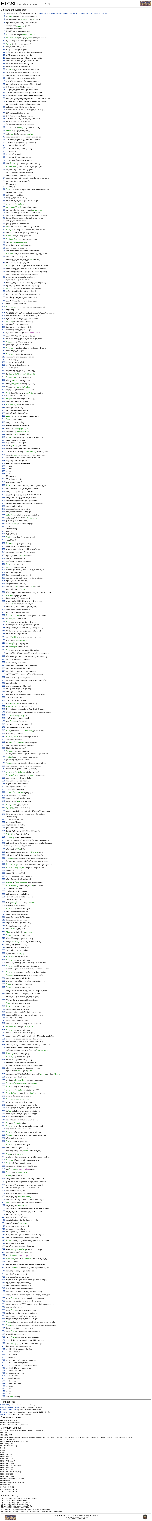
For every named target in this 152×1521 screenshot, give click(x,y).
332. (3, 981)
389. (3, 1153)
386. (3, 1144)
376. (3, 1114)
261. (3, 771)
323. (3, 953)
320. (3, 944)
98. (4, 297)
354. (3, 1047)
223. (3, 659)
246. (3, 727)
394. (3, 1169)
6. (4, 28)
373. (3, 1105)
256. (3, 757)
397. (3, 1178)
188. (3, 555)
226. (3, 668)
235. (3, 694)
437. (3, 1298)
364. (3, 1077)
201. (3, 592)
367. (3, 1086)
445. (3, 1321)
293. (3, 864)
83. (4, 253)
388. (3, 1150)
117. (3, 354)
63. (4, 195)
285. (3, 840)
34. (4, 110)
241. (3, 712)
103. (3, 312)
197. (3, 581)
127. (3, 383)
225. (3, 665)
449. (3, 1334)
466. (3, 1381)
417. (3, 1237)
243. (3, 718)
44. (4, 140)
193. (3, 570)
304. (3, 897)
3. (4, 19)
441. (3, 1310)
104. (3, 316)
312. (3, 920)
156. (3, 469)
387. (3, 1147)
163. (3, 488)
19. (4, 66)
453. (3, 1346)
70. (4, 215)
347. (3, 1026)
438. (3, 1301)
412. (3, 1223)
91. (4, 277)
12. (4, 47)
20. (4, 69)
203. (3, 598)
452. (3, 1343)
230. (3, 680)
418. (3, 1240)
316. (3, 931)
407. (3, 1208)
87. (4, 265)
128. (3, 386)
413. (3, 1226)
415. (3, 1232)
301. (3, 888)
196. (3, 578)
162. (3, 485)
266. (3, 786)
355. (3, 1050)
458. (3, 1360)
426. (3, 1264)
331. (3, 978)
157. (3, 471)
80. (4, 245)
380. (3, 1126)
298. (3, 879)
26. (4, 87)
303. (3, 894)
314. (3, 925)
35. (4, 113)
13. (4, 49)
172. (3, 514)
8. (4, 34)
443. (3, 1316)
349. (3, 1033)
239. (3, 706)
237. (3, 700)
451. (3, 1340)
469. (3, 1389)
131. (3, 396)
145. (3, 437)
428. (3, 1270)
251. (3, 742)
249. (3, 736)
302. (3, 891)
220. (3, 649)
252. (3, 745)
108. (3, 327)
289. (3, 852)
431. (3, 1280)
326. (3, 963)
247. (3, 730)
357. (3, 1056)
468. (3, 1386)
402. (3, 1193)
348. (3, 1029)
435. (3, 1291)
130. (3, 393)
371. (3, 1098)
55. (4, 172)
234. (3, 691)
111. (3, 335)
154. (3, 463)
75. (4, 229)
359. (3, 1062)
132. (3, 399)
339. (3, 1003)
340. (3, 1006)
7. (4, 31)
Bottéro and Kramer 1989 (9, 1407)
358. (3, 1059)
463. (3, 1373)
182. (3, 536)
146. (3, 440)
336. (3, 993)
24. (4, 81)
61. (4, 189)
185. (3, 546)
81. (4, 248)
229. (3, 677)
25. (4, 84)
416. (3, 1234)
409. (3, 1214)
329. (3, 972)
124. (3, 373)
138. (3, 416)
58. (4, 181)
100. (3, 304)
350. (3, 1036)
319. (3, 941)
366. (3, 1083)
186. (3, 549)
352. (3, 1042)
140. (3, 422)
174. (3, 521)
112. (3, 339)
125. (3, 377)
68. (4, 210)
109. (3, 330)
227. (3, 671)
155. (3, 466)
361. (3, 1068)
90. (4, 274)
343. (3, 1015)
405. (3, 1202)
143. (3, 431)
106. (3, 321)
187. (3, 552)
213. (3, 627)
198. (3, 583)
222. (3, 656)
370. (3, 1096)
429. (3, 1274)
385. (3, 1141)
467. (3, 1384)
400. (3, 1188)
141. (3, 425)
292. (3, 861)
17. (4, 61)
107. (3, 324)
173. (3, 517)
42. (4, 133)
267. (3, 789)
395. (3, 1172)
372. (3, 1102)
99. (4, 300)
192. (3, 567)
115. (3, 347)
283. (3, 834)
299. (3, 882)
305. (3, 899)
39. (4, 124)
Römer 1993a (5, 1412)
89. (4, 271)
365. (3, 1080)
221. (3, 653)
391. (3, 1160)
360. (3, 1065)
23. (4, 78)
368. (3, 1089)
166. (3, 498)
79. (4, 242)
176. (3, 526)
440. (3, 1307)
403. (3, 1196)
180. (3, 531)
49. (4, 154)
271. (3, 801)
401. (3, 1191)
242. (3, 715)
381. (3, 1129)
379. (3, 1123)
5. (4, 25)
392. (3, 1163)
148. (3, 446)
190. (3, 561)
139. (3, 419)
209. (3, 615)
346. (3, 1023)
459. (3, 1363)
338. (3, 1000)
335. (3, 990)
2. (4, 16)
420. (3, 1246)
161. (3, 482)
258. (3, 763)
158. (3, 473)
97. (4, 294)
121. (3, 365)
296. (3, 873)
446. (3, 1325)
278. (3, 819)
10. (4, 41)
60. (4, 186)
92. (4, 280)
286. (3, 843)
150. (3, 451)
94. (4, 285)
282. (3, 830)
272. (3, 804)
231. (3, 683)
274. (3, 811)
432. (3, 1283)
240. (3, 709)
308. (3, 908)
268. (3, 792)
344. (3, 1018)
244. (3, 721)
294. (3, 867)
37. (4, 119)
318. (3, 938)
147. (3, 443)
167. (3, 500)
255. (3, 754)
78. (4, 239)
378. (3, 1119)
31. (4, 101)
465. (3, 1378)
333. (3, 984)
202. (3, 595)
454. (3, 1349)
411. (3, 1220)
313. (3, 923)
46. (4, 145)
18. (4, 63)
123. (3, 370)
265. (3, 784)
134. (3, 404)
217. (3, 640)
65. (4, 201)
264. (3, 781)
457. (3, 1357)
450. (3, 1337)
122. (3, 368)
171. (3, 512)
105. (3, 318)
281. (3, 828)
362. (3, 1071)
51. (4, 160)
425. (3, 1261)
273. (3, 807)
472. (3, 1396)
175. (3, 523)
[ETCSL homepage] (145, 5)
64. (4, 198)
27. (4, 90)
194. (3, 573)
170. (3, 509)
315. (3, 929)
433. (3, 1285)
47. (4, 148)
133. (3, 401)
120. (3, 362)
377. (3, 1117)
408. (3, 1211)
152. (3, 458)
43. (4, 137)
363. (3, 1073)
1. (4, 13)
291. (3, 858)
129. (3, 390)
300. (3, 885)
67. (4, 207)
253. (3, 748)
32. (4, 104)
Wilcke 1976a (5, 1414)
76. (4, 232)
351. (3, 1039)
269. (3, 795)
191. (3, 564)
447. (3, 1328)
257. (3, 760)
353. (3, 1044)
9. (4, 37)
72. (4, 221)
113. (3, 341)
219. (3, 646)
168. (3, 503)
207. (3, 609)
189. (3, 558)
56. (4, 175)
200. (3, 589)
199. (3, 586)
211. (3, 622)
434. (3, 1288)
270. (3, 798)
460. (3, 1365)
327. (3, 965)
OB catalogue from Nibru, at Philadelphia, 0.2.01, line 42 (57, 13)
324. (3, 956)
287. (3, 846)
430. (3, 1277)
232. (3, 686)
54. (4, 169)
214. (3, 630)
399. (3, 1184)
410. (3, 1217)
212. (3, 625)
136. (3, 410)
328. (3, 969)
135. (3, 407)
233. (3, 689)
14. (4, 52)
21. (4, 72)
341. (3, 1009)
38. (4, 121)
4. (4, 22)
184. (3, 543)
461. (3, 1368)
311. (3, 917)
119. (3, 360)
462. (3, 1370)
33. (4, 107)
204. (3, 601)
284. (3, 837)
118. (3, 357)
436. (3, 1294)
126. (3, 380)
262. (3, 775)
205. (3, 604)
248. (3, 733)
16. (4, 58)
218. (3, 643)
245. (3, 724)
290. (3, 855)
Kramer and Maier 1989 (9, 1409)
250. (3, 739)
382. (3, 1132)
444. (3, 1319)
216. (3, 636)
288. (3, 849)
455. (3, 1352)
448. (3, 1331)
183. (3, 540)
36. (4, 116)
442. (3, 1313)
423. (3, 1255)
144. (3, 434)
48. (4, 151)
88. (4, 269)
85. (4, 259)
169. (3, 506)
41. (4, 130)
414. (3, 1229)
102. (3, 310)
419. (3, 1243)
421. (3, 1249)
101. (3, 306)
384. (3, 1138)
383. (3, 1135)
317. (3, 935)
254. (3, 751)
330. (3, 975)
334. (3, 987)
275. (3, 814)
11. (4, 43)
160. (3, 478)
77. (4, 235)
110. (3, 333)
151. (3, 454)
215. (3, 634)
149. (3, 448)
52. (4, 163)
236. (3, 697)
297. (3, 876)
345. (3, 1020)
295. (3, 870)
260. (3, 769)
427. (3, 1267)
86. (4, 262)
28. (4, 92)
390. (3, 1156)
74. (4, 226)
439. (3, 1304)
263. (3, 778)
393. (3, 1166)
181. (3, 534)
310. (3, 914)
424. (3, 1258)
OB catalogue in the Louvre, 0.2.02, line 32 (94, 13)
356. (3, 1053)
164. (3, 491)
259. (3, 766)
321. (3, 947)
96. (4, 291)
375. (3, 1110)
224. (3, 662)
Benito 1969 (4, 1405)
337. (3, 996)
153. (3, 460)
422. (3, 1252)
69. (4, 212)
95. (4, 288)
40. (4, 127)
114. (3, 345)
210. (3, 618)
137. (3, 413)
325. (3, 959)
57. (4, 178)
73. (4, 224)
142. (3, 428)
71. (4, 218)
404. (3, 1199)
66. (4, 203)
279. (3, 822)
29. (4, 95)
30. (4, 98)
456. (3, 1355)
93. (4, 283)
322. (3, 950)
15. (4, 55)
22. (4, 75)
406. (3, 1205)
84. (4, 256)
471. (3, 1393)
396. (3, 1175)
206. (3, 607)
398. (3, 1181)
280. (3, 825)
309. (3, 911)
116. (3, 351)
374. (3, 1108)
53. (4, 166)
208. (3, 612)
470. (3, 1391)
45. (4, 142)
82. (4, 250)
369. (3, 1093)
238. (3, 703)
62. (4, 192)
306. (3, 902)
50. (4, 157)
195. (3, 575)
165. (3, 494)
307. (3, 905)
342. (3, 1012)
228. (3, 674)
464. (3, 1376)
